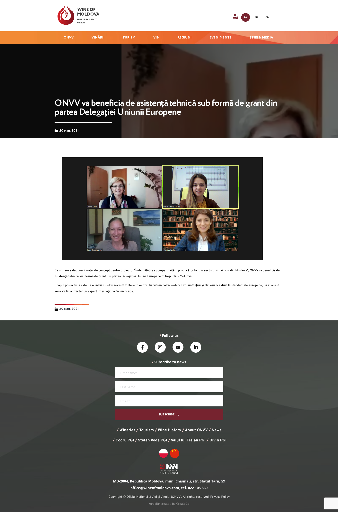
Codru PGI (125, 440)
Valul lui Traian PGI (188, 440)
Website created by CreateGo (169, 504)
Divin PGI (218, 440)
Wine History (169, 430)
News (216, 430)
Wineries (127, 430)
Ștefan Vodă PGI (152, 440)
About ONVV (196, 430)
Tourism (146, 430)
